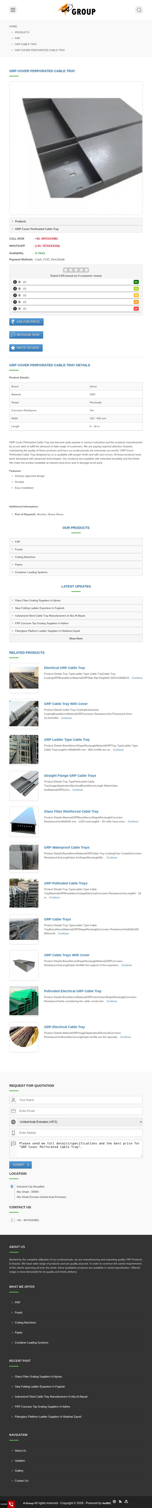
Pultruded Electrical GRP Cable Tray (72, 991)
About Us (20, 1450)
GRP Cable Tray (26, 44)
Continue (137, 677)
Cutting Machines (25, 557)
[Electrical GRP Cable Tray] (23, 678)
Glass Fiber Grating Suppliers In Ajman (38, 600)
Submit (18, 1164)
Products (22, 32)
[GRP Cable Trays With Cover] (23, 965)
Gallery (19, 1470)
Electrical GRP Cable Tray (64, 668)
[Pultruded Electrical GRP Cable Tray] (23, 1001)
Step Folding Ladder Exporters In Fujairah (39, 608)
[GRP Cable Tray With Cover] (23, 714)
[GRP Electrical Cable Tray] (23, 1037)
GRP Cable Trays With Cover (67, 955)
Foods (18, 549)
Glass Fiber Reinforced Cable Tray (71, 811)
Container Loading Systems (31, 572)
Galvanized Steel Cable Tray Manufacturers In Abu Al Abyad (50, 615)
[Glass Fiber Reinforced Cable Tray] (23, 822)
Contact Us (22, 1480)
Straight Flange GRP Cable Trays (70, 775)
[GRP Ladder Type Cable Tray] (23, 750)
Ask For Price (28, 321)
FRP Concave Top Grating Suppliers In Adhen (42, 623)
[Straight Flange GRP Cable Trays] (23, 786)
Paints (18, 564)
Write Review (28, 347)
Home (13, 26)
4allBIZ (106, 1503)
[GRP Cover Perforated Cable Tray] (76, 148)
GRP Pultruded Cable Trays (65, 883)
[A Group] (76, 10)
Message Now (28, 334)
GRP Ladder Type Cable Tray (67, 739)
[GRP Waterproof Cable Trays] (23, 858)
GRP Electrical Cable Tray (64, 1027)
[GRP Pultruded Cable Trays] (23, 894)
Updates (20, 1460)
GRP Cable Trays (57, 919)
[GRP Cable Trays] (23, 930)
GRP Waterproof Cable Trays (67, 847)
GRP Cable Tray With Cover (66, 704)
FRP (17, 38)
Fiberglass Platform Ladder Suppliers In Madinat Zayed (47, 630)
